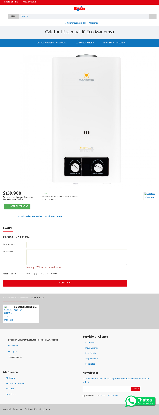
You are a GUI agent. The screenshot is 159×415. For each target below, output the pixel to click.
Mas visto (37, 298)
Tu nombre (8, 244)
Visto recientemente (15, 298)
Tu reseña (7, 252)
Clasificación (9, 274)
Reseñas (8, 229)
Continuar (65, 283)
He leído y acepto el (102, 395)
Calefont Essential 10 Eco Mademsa (26, 307)
